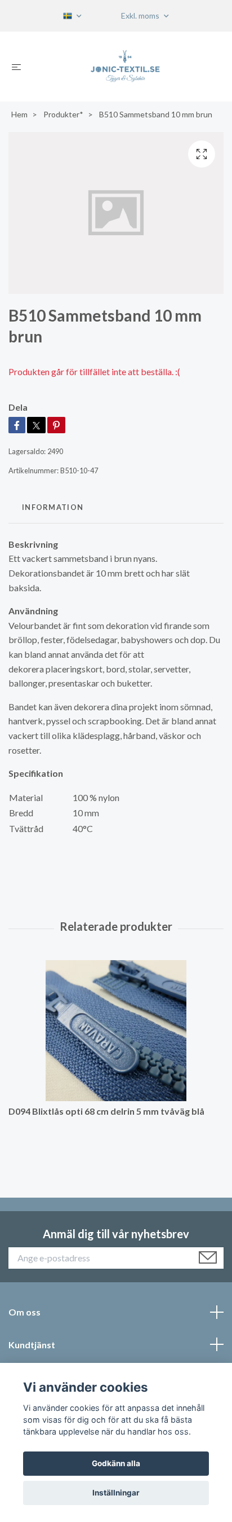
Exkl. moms (141, 15)
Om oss (24, 1312)
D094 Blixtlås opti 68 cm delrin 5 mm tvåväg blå (106, 1111)
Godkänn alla (116, 1463)
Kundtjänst (31, 1344)
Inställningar (116, 1492)
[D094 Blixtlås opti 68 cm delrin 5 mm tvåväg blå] (116, 1030)
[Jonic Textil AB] (125, 67)
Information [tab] (52, 507)
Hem (19, 114)
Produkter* (63, 114)
